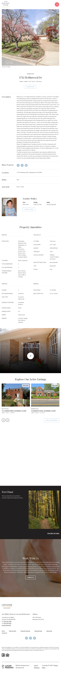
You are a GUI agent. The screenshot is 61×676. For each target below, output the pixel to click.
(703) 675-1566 (38, 204)
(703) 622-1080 (7, 621)
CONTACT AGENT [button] (28, 209)
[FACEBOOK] (26, 638)
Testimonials (49, 631)
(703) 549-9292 (7, 623)
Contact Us (4, 633)
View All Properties (51, 420)
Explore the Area (53, 533)
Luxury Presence (36, 666)
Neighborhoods (38, 631)
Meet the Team (12, 631)
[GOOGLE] (34, 638)
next (11, 62)
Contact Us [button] (30, 577)
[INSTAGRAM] (30, 638)
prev (7, 62)
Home (3, 631)
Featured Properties (25, 631)
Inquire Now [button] (30, 87)
